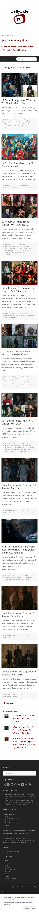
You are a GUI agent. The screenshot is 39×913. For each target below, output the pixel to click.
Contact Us (7, 816)
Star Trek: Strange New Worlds (19, 449)
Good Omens (19, 381)
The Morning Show (27, 577)
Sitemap (6, 825)
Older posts (9, 703)
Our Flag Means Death (17, 250)
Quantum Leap (9, 383)
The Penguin (31, 188)
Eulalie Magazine (11, 790)
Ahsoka (7, 379)
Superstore (8, 252)
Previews (7, 867)
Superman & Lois (17, 385)
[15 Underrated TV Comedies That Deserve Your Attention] (20, 272)
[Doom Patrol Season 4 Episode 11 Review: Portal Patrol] (20, 597)
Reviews (15, 513)
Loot (27, 248)
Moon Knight (29, 122)
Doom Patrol (12, 122)
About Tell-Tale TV (10, 814)
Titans (19, 126)
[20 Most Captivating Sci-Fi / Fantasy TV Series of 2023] (20, 335)
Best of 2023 (13, 379)
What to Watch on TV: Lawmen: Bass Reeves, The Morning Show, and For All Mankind (18, 549)
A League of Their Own (11, 246)
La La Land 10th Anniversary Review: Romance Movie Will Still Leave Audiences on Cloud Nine (18, 801)
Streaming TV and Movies (14, 50)
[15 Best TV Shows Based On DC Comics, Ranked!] (20, 146)
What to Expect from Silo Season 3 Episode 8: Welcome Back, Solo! (24, 730)
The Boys (25, 124)
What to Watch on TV (23, 579)
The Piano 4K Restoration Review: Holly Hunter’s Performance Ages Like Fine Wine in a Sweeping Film (19, 796)
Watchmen (8, 128)
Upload (15, 579)
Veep (27, 315)
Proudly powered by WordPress (11, 887)
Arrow (6, 122)
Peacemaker (13, 124)
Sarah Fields (25, 510)
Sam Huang (25, 120)
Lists (21, 122)
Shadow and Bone (19, 383)
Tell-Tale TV (25, 377)
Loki (24, 122)
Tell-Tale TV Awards (10, 878)
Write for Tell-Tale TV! (11, 818)
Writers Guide (8, 823)
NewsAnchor (30, 887)
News (6, 865)
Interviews (7, 863)
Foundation (8, 381)
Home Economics (17, 248)
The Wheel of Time (15, 387)
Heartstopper (8, 248)
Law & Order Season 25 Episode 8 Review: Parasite (23, 718)
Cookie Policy (7, 904)
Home (3, 35)
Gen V (18, 122)
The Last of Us (26, 385)
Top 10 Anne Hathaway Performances (15, 804)
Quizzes (6, 876)
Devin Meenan (24, 186)
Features (7, 872)
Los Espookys (22, 315)
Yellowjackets (9, 254)
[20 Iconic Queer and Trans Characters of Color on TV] (20, 206)
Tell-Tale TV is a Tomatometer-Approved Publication (19, 830)
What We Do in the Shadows (19, 252)
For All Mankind (28, 379)
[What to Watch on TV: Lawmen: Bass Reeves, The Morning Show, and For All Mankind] (20, 531)
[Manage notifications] (33, 899)
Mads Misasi (25, 575)
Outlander (31, 381)
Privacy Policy (8, 821)
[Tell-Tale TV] (19, 16)
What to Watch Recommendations (18, 46)
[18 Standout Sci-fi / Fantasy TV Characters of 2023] (20, 405)
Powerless (19, 124)
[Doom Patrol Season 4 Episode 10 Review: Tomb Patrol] (20, 656)
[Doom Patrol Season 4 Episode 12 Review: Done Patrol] (20, 469)
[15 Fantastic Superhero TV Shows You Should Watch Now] (20, 84)
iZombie (15, 188)
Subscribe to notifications (11, 851)
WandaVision (25, 126)
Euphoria (28, 246)
